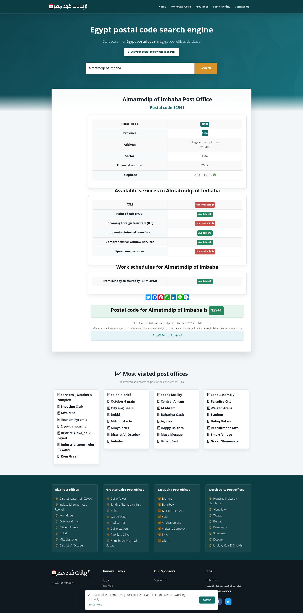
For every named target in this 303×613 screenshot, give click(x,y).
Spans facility (171, 395)
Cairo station (119, 529)
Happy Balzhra (172, 428)
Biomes (167, 499)
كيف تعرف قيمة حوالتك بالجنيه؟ (223, 586)
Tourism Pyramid (74, 420)
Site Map (108, 586)
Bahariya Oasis (172, 415)
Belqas (217, 522)
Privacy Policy (95, 604)
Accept (207, 600)
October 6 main (123, 402)
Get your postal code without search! (152, 52)
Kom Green (70, 457)
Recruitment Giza (225, 428)
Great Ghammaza (225, 442)
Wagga (217, 516)
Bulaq (114, 511)
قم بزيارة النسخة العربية (167, 336)
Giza (205, 133)
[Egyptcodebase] (68, 7)
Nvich (165, 535)
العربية (106, 580)
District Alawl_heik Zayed (74, 436)
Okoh (165, 541)
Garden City (118, 517)
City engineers (122, 408)
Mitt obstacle (121, 422)
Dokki (115, 415)
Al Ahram (168, 408)
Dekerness (220, 528)
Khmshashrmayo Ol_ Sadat (122, 543)
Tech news (212, 580)
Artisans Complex (173, 529)
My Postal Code (181, 6)
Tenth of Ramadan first (126, 505)
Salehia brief (121, 395)
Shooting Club (72, 407)
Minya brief (120, 428)
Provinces (202, 6)
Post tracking (221, 6)
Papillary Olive (120, 535)
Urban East (169, 442)
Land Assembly (222, 395)
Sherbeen (219, 533)
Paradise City (221, 402)
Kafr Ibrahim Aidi (173, 511)
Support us (160, 580)
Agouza (166, 422)
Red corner (118, 523)
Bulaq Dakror (221, 422)
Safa (165, 517)
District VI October (125, 435)
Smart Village (221, 435)
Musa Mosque (172, 435)
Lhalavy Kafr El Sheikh (227, 546)
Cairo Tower (118, 499)
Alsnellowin (220, 510)
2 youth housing (73, 427)
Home (162, 6)
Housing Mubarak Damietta (223, 501)
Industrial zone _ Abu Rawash (76, 447)
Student (217, 415)
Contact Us (242, 6)
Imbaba (117, 442)
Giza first (68, 413)
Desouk (218, 540)
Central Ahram (172, 402)
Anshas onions (171, 523)
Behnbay (168, 505)
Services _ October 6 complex (75, 397)
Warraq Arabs (221, 408)
